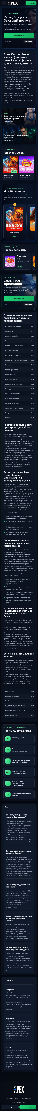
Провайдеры (26, 1098)
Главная (10, 1098)
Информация (16, 1102)
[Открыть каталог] (4, 3)
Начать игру (19, 35)
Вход (10, 1107)
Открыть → (8, 141)
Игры (17, 1098)
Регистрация (31, 3)
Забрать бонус (19, 298)
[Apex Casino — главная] (13, 3)
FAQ (24, 1102)
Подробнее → (9, 122)
